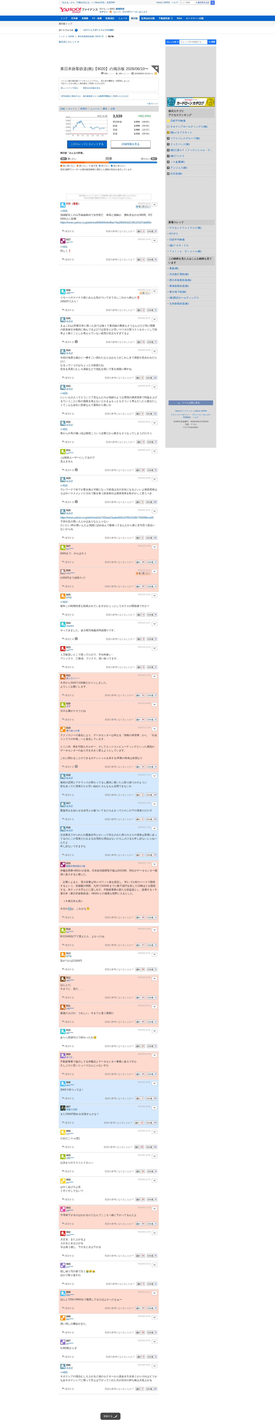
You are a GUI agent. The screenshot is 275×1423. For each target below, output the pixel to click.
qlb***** (69, 1033)
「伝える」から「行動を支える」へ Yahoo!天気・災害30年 (87, 2)
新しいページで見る (69, 88)
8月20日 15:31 (144, 1005)
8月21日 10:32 (144, 675)
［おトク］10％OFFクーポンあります (129, 12)
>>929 (63, 393)
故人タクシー (73, 678)
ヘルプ (175, 2)
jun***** (69, 1267)
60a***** (70, 1295)
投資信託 (110, 18)
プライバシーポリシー (180, 415)
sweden (70, 626)
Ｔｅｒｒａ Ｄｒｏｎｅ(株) (185, 251)
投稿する (108, 1416)
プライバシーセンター (201, 415)
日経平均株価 (178, 120)
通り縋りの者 (73, 731)
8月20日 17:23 (144, 863)
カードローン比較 (195, 18)
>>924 (63, 602)
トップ (64, 18)
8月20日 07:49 (144, 1054)
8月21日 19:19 (144, 570)
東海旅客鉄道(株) (179, 286)
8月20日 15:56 (144, 929)
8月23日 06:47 (144, 318)
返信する (69, 231)
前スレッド (153, 103)
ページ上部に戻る (191, 402)
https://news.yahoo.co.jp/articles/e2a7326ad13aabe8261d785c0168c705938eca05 (107, 517)
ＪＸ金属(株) (177, 161)
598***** (70, 1158)
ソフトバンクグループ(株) (185, 138)
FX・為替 (97, 18)
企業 (112, 109)
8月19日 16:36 (144, 1082)
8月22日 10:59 (144, 478)
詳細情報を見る (131, 144)
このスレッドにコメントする (87, 144)
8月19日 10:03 (144, 1316)
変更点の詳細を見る (91, 88)
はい (141, 231)
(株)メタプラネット (181, 132)
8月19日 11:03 (144, 1232)
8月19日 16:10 (144, 1131)
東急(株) (174, 268)
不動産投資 (164, 18)
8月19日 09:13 (144, 1340)
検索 (213, 3)
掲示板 (134, 18)
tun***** (69, 1134)
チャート (72, 109)
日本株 (74, 18)
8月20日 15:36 (144, 977)
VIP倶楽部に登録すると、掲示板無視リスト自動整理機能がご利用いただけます (95, 96)
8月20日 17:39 (144, 803)
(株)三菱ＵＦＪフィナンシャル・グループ (192, 150)
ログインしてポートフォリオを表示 (98, 30)
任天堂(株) (176, 173)
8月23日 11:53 (144, 290)
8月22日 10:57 (144, 510)
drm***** (70, 1085)
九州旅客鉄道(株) (179, 303)
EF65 (69, 597)
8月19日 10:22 (144, 1264)
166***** (70, 1008)
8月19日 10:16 (144, 1292)
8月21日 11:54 (144, 647)
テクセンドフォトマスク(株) (185, 227)
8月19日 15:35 (144, 1155)
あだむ (69, 1057)
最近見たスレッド (68, 42)
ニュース (122, 18)
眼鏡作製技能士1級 (75, 866)
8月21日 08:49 (144, 703)
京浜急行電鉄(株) (179, 274)
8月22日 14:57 (144, 450)
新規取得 (120, 9)
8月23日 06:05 (144, 386)
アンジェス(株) (178, 167)
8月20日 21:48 (144, 728)
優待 (105, 109)
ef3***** (69, 1210)
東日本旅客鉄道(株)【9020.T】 (91, 36)
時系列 (83, 109)
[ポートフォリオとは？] (76, 30)
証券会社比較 (148, 18)
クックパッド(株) (180, 144)
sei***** (69, 650)
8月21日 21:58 (144, 546)
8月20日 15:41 (144, 953)
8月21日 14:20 (144, 594)
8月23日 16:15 (144, 203)
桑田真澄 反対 (203, 2)
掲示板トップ (65, 23)
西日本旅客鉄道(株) (180, 280)
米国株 (85, 18)
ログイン (103, 12)
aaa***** (70, 1235)
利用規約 (187, 417)
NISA (179, 18)
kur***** (69, 453)
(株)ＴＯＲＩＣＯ (179, 245)
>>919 (63, 485)
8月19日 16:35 (144, 1106)
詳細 (62, 109)
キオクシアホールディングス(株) (189, 126)
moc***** (70, 573)
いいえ (152, 231)
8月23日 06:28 (144, 350)
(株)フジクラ (177, 156)
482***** (70, 980)
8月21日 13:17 (144, 623)
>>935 (63, 211)
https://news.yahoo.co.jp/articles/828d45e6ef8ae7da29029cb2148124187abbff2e (106, 222)
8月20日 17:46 (144, 775)
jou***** (69, 1182)
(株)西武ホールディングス (184, 297)
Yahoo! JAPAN (163, 2)
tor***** (69, 242)
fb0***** (69, 1319)
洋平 (68, 706)
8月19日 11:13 (144, 1179)
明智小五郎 (71, 1109)
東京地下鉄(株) (177, 291)
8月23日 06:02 (144, 422)
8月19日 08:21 (144, 1365)
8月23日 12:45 (144, 239)
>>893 (63, 1372)
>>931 (63, 247)
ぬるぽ (69, 321)
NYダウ (173, 233)
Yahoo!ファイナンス (183, 411)
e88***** (70, 293)
